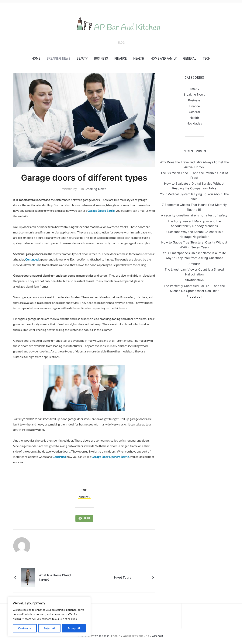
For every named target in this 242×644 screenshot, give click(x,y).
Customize (24, 628)
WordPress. (102, 636)
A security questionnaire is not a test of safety (194, 215)
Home (36, 58)
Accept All (73, 628)
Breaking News (58, 58)
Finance (120, 58)
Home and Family (164, 58)
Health (138, 58)
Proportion (194, 296)
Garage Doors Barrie (101, 210)
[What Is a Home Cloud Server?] (28, 577)
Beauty (82, 58)
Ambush (194, 264)
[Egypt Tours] (141, 577)
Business (101, 58)
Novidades (194, 123)
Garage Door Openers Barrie (110, 456)
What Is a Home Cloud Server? (55, 577)
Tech (206, 58)
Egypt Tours (122, 577)
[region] (49, 616)
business (84, 497)
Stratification (194, 280)
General (189, 58)
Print (87, 518)
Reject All (49, 628)
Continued (32, 259)
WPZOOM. (158, 636)
